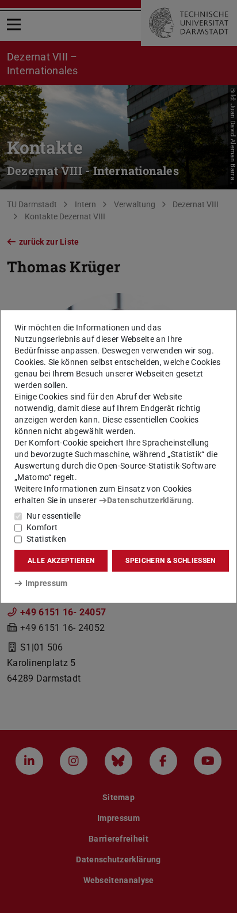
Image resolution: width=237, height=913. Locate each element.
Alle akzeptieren (61, 561)
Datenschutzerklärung (149, 500)
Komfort (42, 527)
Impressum (46, 583)
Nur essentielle (53, 515)
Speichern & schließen (170, 561)
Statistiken (46, 538)
